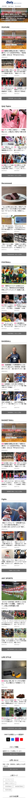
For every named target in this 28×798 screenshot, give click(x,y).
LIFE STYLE (6, 657)
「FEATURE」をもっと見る (14, 98)
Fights (4, 499)
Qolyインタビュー (10, 783)
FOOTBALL (6, 262)
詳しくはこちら (14, 754)
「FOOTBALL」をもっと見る (14, 333)
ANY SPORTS (7, 578)
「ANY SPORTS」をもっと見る (14, 649)
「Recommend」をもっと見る (14, 254)
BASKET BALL (8, 420)
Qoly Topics (6, 106)
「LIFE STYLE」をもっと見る (14, 728)
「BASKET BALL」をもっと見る (14, 491)
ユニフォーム (9, 779)
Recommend (7, 183)
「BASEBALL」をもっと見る (14, 412)
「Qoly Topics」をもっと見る (14, 175)
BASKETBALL (19, 786)
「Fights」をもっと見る (14, 570)
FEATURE (5, 27)
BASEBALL (6, 341)
